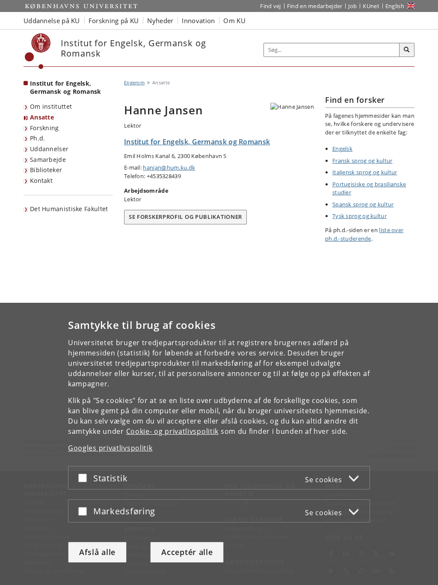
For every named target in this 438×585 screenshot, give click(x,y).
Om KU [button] (234, 20)
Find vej (270, 6)
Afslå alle (97, 552)
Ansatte (42, 117)
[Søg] (406, 50)
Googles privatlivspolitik (110, 448)
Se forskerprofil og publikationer (185, 217)
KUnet (371, 6)
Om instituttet (51, 106)
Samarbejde (48, 159)
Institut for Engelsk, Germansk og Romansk (65, 87)
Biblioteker (46, 170)
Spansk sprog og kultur (363, 204)
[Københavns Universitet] (38, 51)
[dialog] (219, 444)
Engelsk (342, 148)
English (394, 6)
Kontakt (41, 180)
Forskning (44, 128)
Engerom (134, 82)
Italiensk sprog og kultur (364, 172)
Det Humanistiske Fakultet (69, 209)
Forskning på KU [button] (114, 20)
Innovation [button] (198, 20)
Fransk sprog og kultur (362, 160)
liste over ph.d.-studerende (364, 234)
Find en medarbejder (315, 6)
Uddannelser (49, 149)
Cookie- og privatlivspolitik (172, 431)
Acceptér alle (187, 552)
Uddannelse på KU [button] (52, 20)
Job (352, 6)
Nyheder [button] (160, 20)
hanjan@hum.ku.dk (169, 167)
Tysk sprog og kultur (359, 216)
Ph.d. (37, 138)
